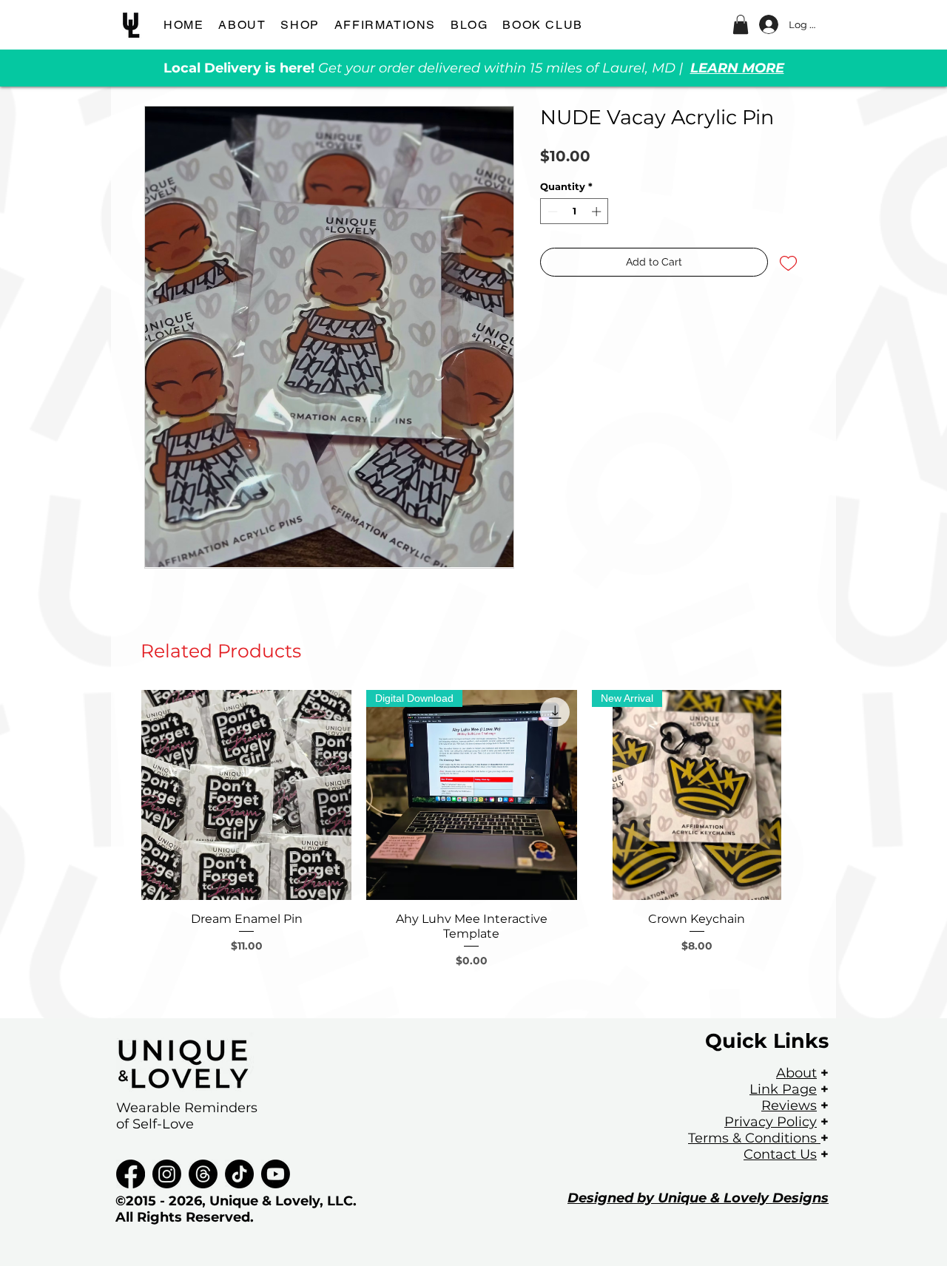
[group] (471, 847)
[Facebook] (130, 1174)
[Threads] (203, 1174)
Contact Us (780, 1154)
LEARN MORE (737, 68)
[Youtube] (275, 1174)
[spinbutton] (574, 211)
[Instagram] (166, 1174)
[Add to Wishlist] (788, 262)
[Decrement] (551, 211)
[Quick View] (246, 795)
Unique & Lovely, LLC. (283, 1201)
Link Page (783, 1089)
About (796, 1073)
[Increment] (598, 211)
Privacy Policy (770, 1122)
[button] (740, 24)
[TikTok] (239, 1174)
